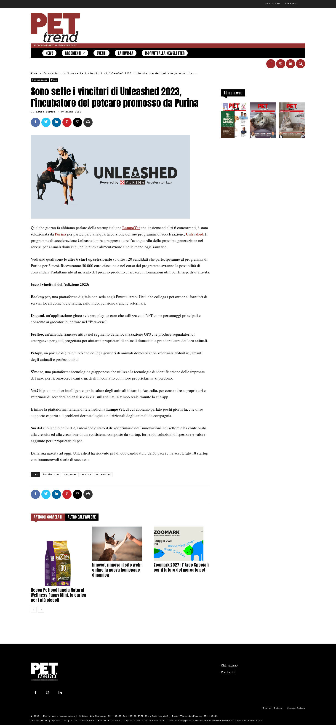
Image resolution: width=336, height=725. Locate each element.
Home (34, 73)
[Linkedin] (290, 63)
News (49, 53)
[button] (300, 64)
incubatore (51, 474)
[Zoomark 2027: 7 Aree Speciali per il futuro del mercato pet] (182, 544)
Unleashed (103, 474)
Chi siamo (272, 3)
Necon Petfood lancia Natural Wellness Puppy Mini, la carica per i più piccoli (58, 595)
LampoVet (131, 227)
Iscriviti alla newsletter (164, 53)
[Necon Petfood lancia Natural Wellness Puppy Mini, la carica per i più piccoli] (59, 556)
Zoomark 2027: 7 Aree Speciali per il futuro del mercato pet (181, 567)
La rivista (125, 53)
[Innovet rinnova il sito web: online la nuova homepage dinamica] (120, 544)
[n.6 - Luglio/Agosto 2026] (263, 121)
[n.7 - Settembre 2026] (234, 121)
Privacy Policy (272, 708)
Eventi (101, 53)
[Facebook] (270, 63)
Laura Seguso (45, 111)
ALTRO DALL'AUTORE (82, 517)
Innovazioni (52, 73)
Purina (60, 234)
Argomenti (73, 53)
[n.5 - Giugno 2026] (292, 121)
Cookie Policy (296, 708)
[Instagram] (280, 63)
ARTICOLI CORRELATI (48, 517)
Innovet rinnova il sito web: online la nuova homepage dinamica (116, 570)
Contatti (291, 3)
